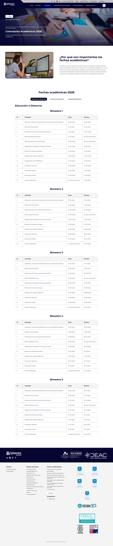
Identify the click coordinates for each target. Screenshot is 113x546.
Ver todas (51, 493)
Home (6, 19)
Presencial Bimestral (74, 99)
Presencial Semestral (57, 99)
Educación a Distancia (39, 99)
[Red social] (51, 1)
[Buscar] (104, 5)
